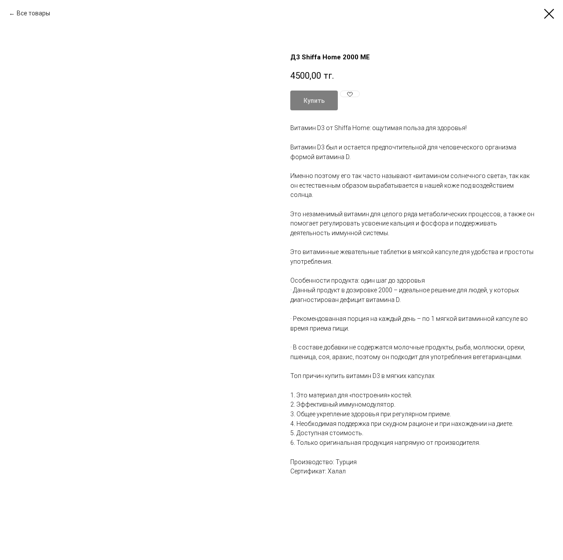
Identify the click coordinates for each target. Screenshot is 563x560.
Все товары (33, 13)
